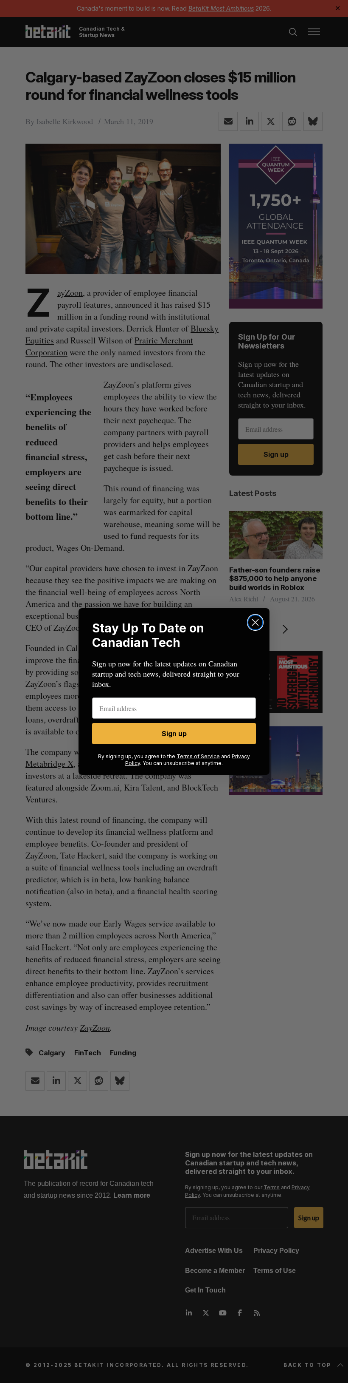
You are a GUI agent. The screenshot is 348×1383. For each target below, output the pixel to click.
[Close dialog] (255, 622)
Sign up (174, 733)
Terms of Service (198, 756)
